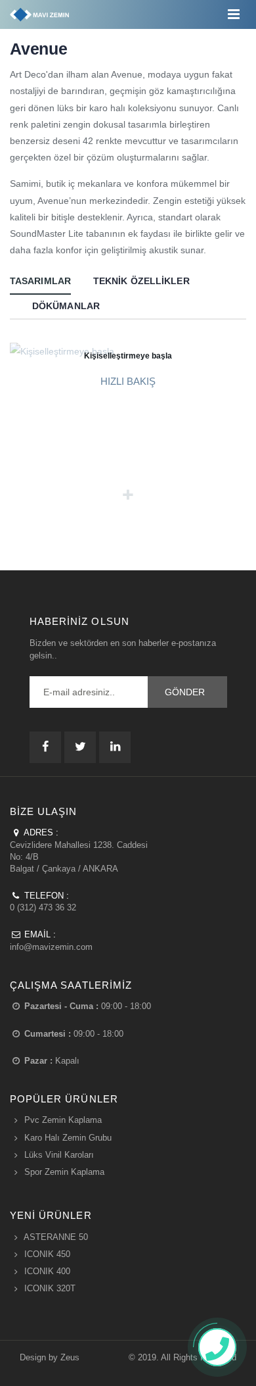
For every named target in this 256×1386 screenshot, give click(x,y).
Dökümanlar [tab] (66, 306)
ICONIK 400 (47, 1271)
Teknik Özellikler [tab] (141, 281)
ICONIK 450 (47, 1254)
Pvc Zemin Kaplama (63, 1120)
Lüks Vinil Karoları (59, 1155)
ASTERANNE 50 (56, 1237)
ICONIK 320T (49, 1288)
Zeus (69, 1357)
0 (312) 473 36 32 (43, 907)
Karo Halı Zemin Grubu (68, 1138)
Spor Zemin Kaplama (64, 1172)
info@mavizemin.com (51, 947)
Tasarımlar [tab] (40, 281)
